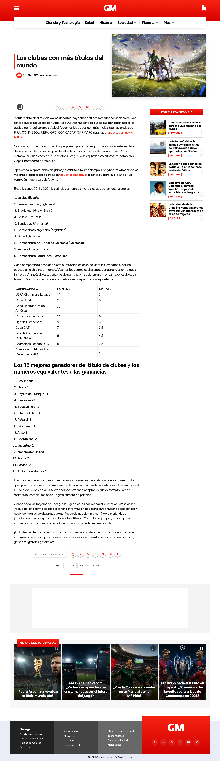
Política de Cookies (30, 742)
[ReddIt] (95, 107)
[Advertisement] (110, 608)
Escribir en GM (72, 745)
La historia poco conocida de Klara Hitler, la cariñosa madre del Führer (185, 167)
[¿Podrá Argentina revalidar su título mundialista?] (37, 672)
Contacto (69, 740)
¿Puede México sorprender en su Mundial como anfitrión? (134, 691)
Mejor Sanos (114, 744)
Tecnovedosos (116, 736)
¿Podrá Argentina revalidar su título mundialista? (37, 693)
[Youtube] (188, 742)
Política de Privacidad (32, 738)
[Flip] (87, 107)
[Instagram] (171, 742)
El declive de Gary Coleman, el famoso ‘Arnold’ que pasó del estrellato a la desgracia (183, 187)
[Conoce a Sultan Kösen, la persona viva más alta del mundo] (158, 127)
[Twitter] (155, 742)
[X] (72, 107)
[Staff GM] (19, 75)
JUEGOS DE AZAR (89, 565)
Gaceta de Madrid (118, 740)
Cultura (175, 218)
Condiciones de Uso (31, 734)
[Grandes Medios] (110, 8)
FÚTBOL (70, 565)
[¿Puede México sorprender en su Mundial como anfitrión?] (134, 672)
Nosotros (69, 736)
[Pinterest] (80, 107)
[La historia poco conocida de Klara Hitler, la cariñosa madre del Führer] (158, 169)
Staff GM (32, 75)
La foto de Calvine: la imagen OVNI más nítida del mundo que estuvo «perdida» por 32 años (183, 146)
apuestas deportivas (73, 175)
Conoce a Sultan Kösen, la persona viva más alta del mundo (184, 126)
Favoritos (25, 747)
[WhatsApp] (58, 107)
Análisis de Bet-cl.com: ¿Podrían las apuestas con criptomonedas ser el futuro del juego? (86, 689)
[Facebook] (65, 107)
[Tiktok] (163, 742)
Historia (175, 133)
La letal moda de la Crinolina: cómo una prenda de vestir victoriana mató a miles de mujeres (185, 209)
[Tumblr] (102, 107)
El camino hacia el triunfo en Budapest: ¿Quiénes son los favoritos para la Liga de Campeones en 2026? (182, 689)
